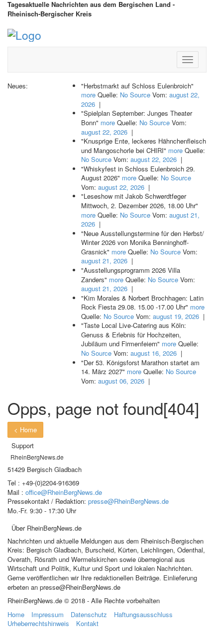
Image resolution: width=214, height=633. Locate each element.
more (88, 94)
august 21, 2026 (104, 260)
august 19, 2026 (176, 316)
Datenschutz (89, 614)
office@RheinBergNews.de (63, 492)
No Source (135, 94)
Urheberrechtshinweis (38, 623)
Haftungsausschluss (143, 614)
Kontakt (87, 623)
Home (15, 614)
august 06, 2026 (121, 381)
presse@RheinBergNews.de (128, 501)
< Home (25, 429)
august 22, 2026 (104, 132)
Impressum (47, 614)
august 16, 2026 (153, 353)
